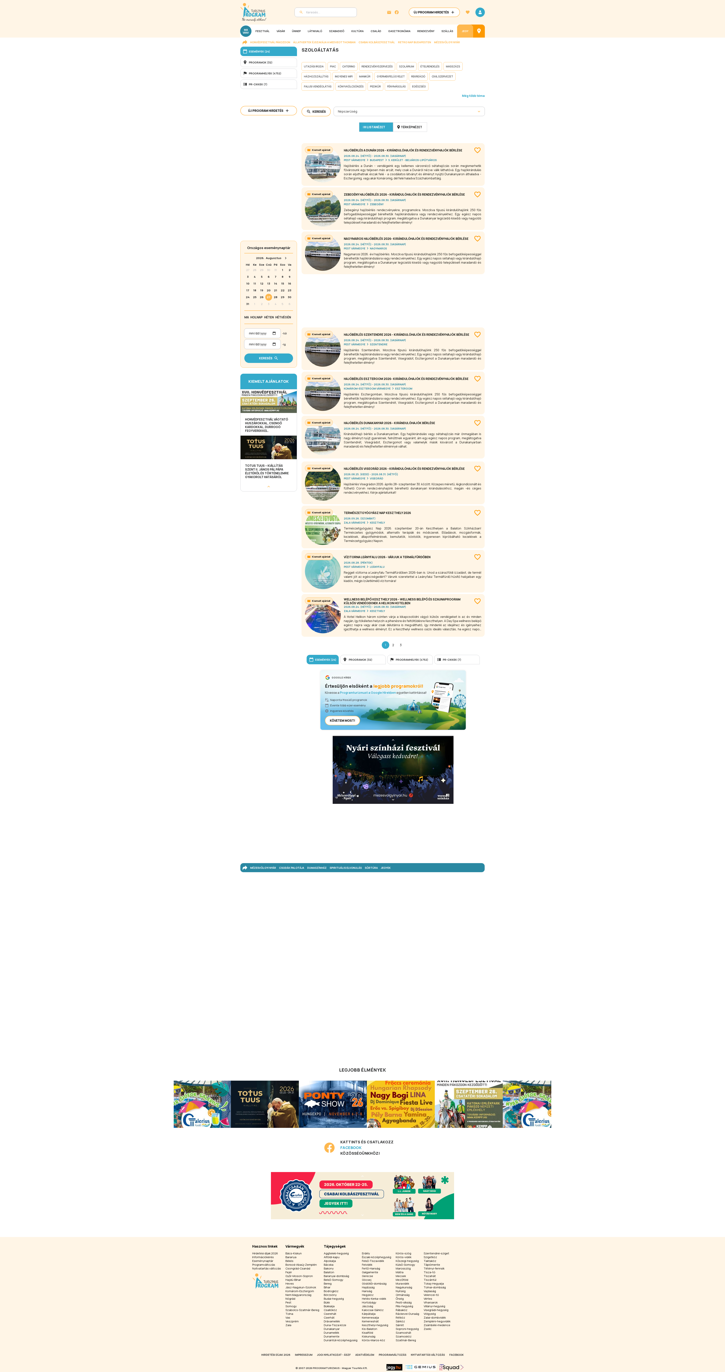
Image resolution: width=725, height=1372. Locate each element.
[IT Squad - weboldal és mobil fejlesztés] (452, 1367)
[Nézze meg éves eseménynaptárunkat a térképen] (479, 31)
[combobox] (338, 111)
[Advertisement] (393, 299)
